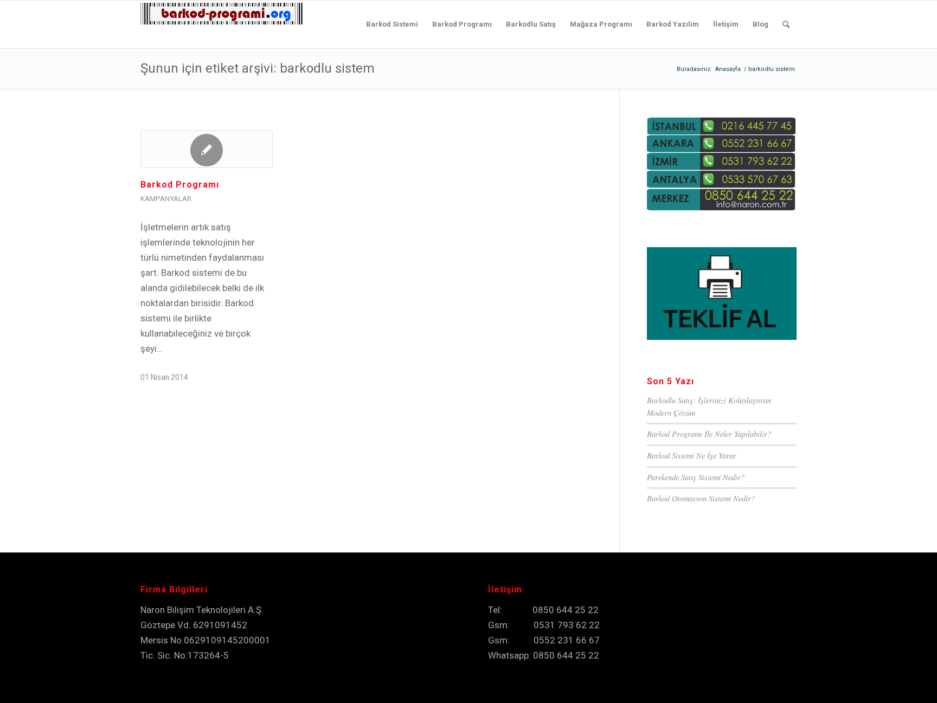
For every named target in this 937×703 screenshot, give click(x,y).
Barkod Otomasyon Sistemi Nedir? (701, 498)
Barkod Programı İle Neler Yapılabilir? (709, 434)
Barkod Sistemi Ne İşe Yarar (691, 455)
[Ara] (786, 24)
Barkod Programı (179, 184)
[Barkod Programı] (206, 149)
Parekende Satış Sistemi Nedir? (696, 477)
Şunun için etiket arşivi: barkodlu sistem (257, 68)
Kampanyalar (165, 198)
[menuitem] (392, 24)
